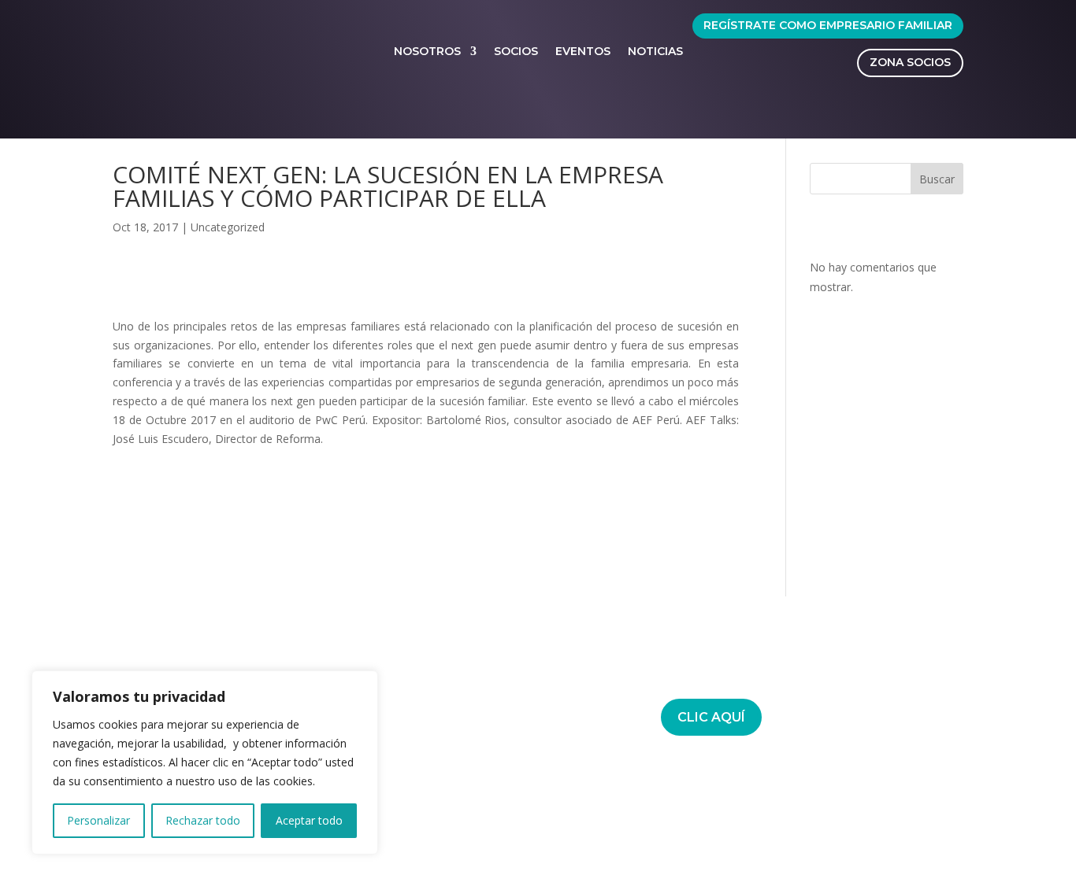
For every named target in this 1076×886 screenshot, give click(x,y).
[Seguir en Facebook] (455, 836)
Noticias (655, 51)
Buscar (937, 179)
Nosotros (427, 51)
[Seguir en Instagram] (518, 836)
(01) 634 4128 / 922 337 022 (459, 688)
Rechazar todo (202, 820)
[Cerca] (361, 683)
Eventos (582, 51)
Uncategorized (228, 227)
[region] (205, 762)
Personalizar (98, 820)
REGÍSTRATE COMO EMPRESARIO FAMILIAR (827, 25)
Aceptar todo (309, 820)
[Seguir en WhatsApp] (549, 836)
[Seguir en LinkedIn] (486, 836)
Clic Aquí (711, 717)
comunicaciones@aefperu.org (466, 707)
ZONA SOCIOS (910, 62)
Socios (516, 51)
